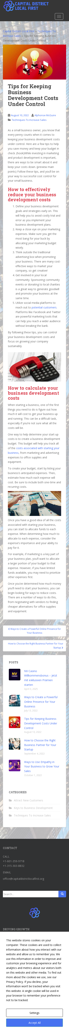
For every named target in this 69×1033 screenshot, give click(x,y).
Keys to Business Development (33, 808)
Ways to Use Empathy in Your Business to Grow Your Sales (41, 766)
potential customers (44, 307)
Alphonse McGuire (45, 115)
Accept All (35, 1023)
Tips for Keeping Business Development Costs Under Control (40, 723)
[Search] (62, 894)
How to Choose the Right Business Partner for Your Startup (40, 744)
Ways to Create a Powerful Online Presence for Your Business (41, 701)
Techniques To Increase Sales (29, 120)
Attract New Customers (28, 800)
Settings (34, 1013)
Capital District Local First (18, 31)
